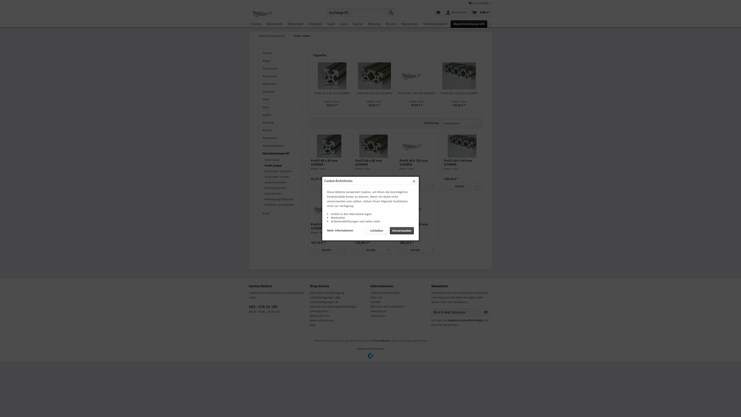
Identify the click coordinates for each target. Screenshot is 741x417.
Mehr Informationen (340, 230)
